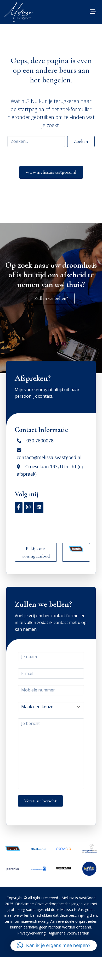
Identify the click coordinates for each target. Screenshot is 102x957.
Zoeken (81, 141)
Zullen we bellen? (51, 298)
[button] (53, 945)
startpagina (31, 109)
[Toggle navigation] (93, 12)
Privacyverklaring (31, 933)
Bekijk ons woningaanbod (35, 552)
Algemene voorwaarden (69, 933)
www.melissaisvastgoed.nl (51, 172)
